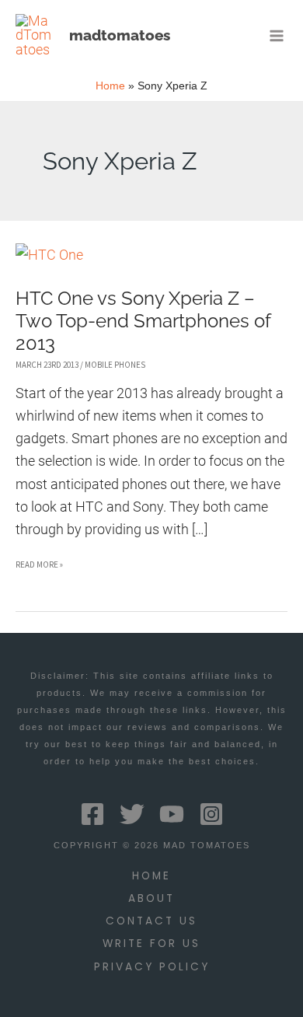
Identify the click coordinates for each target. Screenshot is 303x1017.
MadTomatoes (119, 35)
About (151, 898)
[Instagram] (211, 814)
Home (151, 875)
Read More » (39, 567)
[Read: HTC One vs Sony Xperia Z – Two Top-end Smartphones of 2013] (49, 254)
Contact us (151, 921)
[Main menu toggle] (277, 35)
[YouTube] (171, 814)
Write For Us (151, 943)
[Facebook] (92, 814)
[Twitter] (132, 814)
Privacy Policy (152, 966)
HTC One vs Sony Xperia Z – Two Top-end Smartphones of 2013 (143, 321)
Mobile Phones (115, 364)
